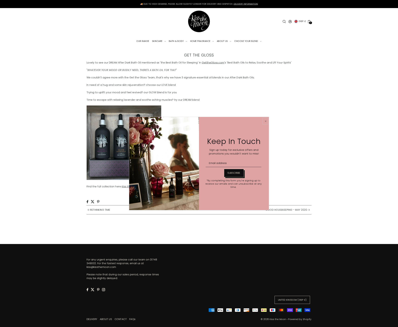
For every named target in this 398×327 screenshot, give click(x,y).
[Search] (284, 21)
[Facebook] (87, 289)
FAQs (132, 319)
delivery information (246, 3)
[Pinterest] (98, 289)
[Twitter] (92, 289)
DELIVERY (92, 319)
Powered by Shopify (299, 319)
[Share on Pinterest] (98, 201)
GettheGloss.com (213, 62)
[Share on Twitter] (92, 201)
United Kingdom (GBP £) (292, 299)
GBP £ (302, 21)
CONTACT (121, 319)
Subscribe (233, 173)
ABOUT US (106, 319)
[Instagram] (103, 289)
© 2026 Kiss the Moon (273, 319)
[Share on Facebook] (87, 201)
